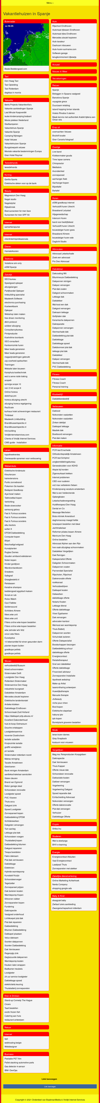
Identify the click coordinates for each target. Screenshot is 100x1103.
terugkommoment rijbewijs (64, 56)
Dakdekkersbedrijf (60, 398)
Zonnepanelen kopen (14, 902)
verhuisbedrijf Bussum (15, 665)
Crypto (55, 824)
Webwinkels (10, 465)
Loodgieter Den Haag (14, 677)
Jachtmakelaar (59, 527)
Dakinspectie (11, 910)
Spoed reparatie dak (61, 793)
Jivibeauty (57, 698)
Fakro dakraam (11, 855)
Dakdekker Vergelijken (62, 551)
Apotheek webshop (61, 679)
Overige (56, 147)
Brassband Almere (61, 233)
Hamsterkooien (12, 251)
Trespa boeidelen (13, 852)
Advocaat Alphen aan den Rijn (66, 543)
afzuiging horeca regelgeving (18, 403)
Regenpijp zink (11, 953)
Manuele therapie (60, 695)
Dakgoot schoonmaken (63, 292)
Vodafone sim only (13, 263)
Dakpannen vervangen (62, 327)
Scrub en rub (10, 595)
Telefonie (9, 258)
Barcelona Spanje (60, 97)
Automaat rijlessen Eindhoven (66, 29)
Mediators (56, 167)
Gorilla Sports (11, 179)
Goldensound (11, 606)
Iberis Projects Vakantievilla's (18, 104)
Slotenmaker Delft (13, 673)
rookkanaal (57, 582)
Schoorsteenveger (13, 879)
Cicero (8, 1004)
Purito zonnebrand (13, 482)
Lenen (7, 450)
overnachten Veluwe (61, 131)
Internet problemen (61, 477)
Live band (56, 151)
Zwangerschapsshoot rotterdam (67, 908)
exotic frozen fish (12, 1011)
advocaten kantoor (60, 621)
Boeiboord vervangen (62, 434)
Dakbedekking (11, 925)
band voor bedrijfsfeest (62, 222)
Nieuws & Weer (59, 71)
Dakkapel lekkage (60, 426)
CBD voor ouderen (61, 481)
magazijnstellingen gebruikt (17, 356)
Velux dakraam (11, 937)
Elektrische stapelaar (62, 710)
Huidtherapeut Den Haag (64, 504)
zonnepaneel (58, 174)
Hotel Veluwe (11, 139)
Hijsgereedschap (60, 214)
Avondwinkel (58, 171)
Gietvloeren (10, 766)
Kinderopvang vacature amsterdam (68, 488)
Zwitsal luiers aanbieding (64, 904)
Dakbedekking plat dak (63, 335)
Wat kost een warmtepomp (64, 625)
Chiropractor (58, 163)
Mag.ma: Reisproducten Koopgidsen (69, 754)
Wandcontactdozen (13, 567)
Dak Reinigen (58, 555)
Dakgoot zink (11, 805)
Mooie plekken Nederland (16, 120)
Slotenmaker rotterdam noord (18, 754)
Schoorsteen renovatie (15, 789)
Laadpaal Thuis (59, 864)
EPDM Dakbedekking (15, 532)
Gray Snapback (59, 738)
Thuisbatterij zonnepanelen (17, 988)
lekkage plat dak (59, 351)
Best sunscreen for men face (18, 210)
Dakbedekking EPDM (15, 817)
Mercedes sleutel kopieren (64, 37)
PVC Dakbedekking (61, 366)
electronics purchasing (15, 302)
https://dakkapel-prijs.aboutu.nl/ (19, 715)
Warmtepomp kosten (14, 960)
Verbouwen (57, 406)
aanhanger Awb (59, 178)
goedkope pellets (12, 649)
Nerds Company (59, 884)
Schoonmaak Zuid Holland (17, 712)
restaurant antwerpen (14, 1019)
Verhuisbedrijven (60, 586)
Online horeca (11, 391)
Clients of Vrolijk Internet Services (20, 438)
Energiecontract (59, 656)
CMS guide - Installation (16, 442)
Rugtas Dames (11, 552)
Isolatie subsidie (12, 739)
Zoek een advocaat (61, 257)
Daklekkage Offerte (61, 816)
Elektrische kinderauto (15, 470)
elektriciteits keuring (14, 984)
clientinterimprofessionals (16, 238)
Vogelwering (58, 785)
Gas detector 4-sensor (15, 1066)
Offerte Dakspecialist (62, 640)
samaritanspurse (12, 226)
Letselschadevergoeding (63, 500)
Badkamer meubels (14, 968)
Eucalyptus (10, 637)
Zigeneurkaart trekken (62, 473)
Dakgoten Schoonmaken (63, 562)
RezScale (9, 407)
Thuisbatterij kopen (13, 840)
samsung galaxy (12, 509)
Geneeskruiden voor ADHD (65, 465)
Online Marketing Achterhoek (65, 880)
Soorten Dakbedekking (15, 945)
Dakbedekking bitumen (15, 844)
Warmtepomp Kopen (14, 894)
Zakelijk (8, 274)
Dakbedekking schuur (62, 648)
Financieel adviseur (61, 671)
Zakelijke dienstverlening (64, 876)
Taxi (6, 76)
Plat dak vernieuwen (14, 859)
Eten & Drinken (12, 995)
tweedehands (11, 167)
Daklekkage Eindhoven (15, 708)
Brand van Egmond (13, 782)
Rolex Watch (10, 598)
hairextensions (11, 478)
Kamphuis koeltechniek (15, 372)
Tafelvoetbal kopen (13, 497)
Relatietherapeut (60, 660)
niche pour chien (60, 702)
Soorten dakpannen (14, 941)
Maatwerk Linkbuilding (15, 419)
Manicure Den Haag (61, 535)
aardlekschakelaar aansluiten (18, 774)
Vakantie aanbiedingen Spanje (19, 108)
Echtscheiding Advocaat (63, 797)
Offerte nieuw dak (60, 769)
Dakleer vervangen (61, 781)
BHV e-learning (59, 844)
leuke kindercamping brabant (18, 116)
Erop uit (56, 127)
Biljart (7, 540)
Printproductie (11, 333)
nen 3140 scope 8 (13, 387)
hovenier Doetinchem (14, 735)
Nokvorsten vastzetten (62, 414)
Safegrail (9, 575)
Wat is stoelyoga (59, 840)
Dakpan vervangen (61, 285)
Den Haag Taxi (11, 80)
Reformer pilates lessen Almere (66, 531)
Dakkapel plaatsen (13, 933)
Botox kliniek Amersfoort (63, 516)
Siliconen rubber (12, 898)
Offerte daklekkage (61, 609)
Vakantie (9, 100)
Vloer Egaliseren (60, 613)
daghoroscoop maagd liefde (65, 520)
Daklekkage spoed (61, 343)
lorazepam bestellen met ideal (66, 523)
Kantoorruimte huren (14, 345)
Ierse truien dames (60, 734)
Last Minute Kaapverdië (15, 112)
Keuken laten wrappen (15, 964)
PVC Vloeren (11, 797)
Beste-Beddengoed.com (16, 68)
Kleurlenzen (10, 474)
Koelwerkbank (11, 306)
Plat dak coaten (59, 288)
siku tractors (10, 524)
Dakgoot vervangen (61, 308)
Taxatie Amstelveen (14, 762)
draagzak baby (59, 900)
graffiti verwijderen (13, 747)
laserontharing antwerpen (64, 687)
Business (9, 1054)
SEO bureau (10, 279)
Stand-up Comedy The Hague (18, 1000)
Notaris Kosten (59, 601)
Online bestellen (59, 539)
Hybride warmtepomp (14, 871)
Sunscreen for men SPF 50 (17, 214)
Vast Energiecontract (61, 860)
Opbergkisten (58, 496)
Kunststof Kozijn (12, 875)
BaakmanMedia (53, 1099)
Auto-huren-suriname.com (64, 49)
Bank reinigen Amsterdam (17, 770)
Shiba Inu (56, 828)
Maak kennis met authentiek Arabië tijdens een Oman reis (73, 118)
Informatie (57, 445)
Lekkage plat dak (12, 832)
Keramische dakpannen (63, 320)
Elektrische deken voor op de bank (20, 183)
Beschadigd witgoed (14, 544)
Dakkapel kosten (60, 590)
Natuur (8, 1027)
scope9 (8, 380)
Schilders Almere (12, 610)
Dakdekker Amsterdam (15, 692)
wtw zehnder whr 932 (14, 630)
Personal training (60, 386)
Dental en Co (58, 508)
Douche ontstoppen (14, 727)
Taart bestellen (11, 1008)
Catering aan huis (13, 1015)
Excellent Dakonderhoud (16, 719)
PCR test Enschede (61, 450)
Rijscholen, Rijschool (62, 574)
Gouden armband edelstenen (18, 556)
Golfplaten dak (59, 316)
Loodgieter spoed (13, 793)
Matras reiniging (12, 758)
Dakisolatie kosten (60, 777)
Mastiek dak (57, 430)
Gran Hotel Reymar (13, 155)
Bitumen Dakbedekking (15, 929)
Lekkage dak (58, 296)
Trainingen (9, 364)
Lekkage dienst (59, 605)
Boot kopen (57, 706)
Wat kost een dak (60, 304)
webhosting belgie (13, 1042)
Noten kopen (10, 560)
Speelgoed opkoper (14, 282)
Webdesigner (11, 1046)
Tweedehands (11, 162)
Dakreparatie (58, 323)
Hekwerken (57, 593)
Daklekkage (57, 339)
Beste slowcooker (13, 505)
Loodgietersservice (13, 731)
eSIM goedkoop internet (63, 202)
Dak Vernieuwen (12, 949)
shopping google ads (62, 888)
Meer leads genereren (15, 349)
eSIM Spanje (11, 267)
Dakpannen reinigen (61, 281)
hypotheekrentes (12, 454)
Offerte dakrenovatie (61, 804)
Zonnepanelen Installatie (63, 675)
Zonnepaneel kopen (14, 813)
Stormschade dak (60, 331)
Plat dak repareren (13, 922)
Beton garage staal (13, 785)
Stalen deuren (11, 778)
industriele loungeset (14, 688)
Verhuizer (56, 812)
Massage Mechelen (61, 512)
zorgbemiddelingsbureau (63, 461)
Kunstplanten (11, 548)
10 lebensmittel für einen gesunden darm (23, 641)
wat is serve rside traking (16, 376)
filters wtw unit (11, 614)
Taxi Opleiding (11, 84)
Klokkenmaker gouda (62, 155)
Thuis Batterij (58, 628)
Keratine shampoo (13, 587)
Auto (54, 21)
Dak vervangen (59, 617)
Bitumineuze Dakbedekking (65, 277)
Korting (8, 174)
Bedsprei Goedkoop (14, 489)
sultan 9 (8, 528)
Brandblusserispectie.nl (15, 422)
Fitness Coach (59, 378)
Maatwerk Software (13, 298)
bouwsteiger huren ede (63, 237)
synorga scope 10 (13, 384)
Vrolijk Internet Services (74, 1099)
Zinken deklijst (59, 422)
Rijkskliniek (10, 206)
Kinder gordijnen (12, 563)
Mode (55, 729)
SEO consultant (12, 341)
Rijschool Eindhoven (61, 25)
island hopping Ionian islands (65, 109)
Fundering (9, 906)
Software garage (60, 53)
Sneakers (9, 571)
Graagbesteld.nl (12, 579)
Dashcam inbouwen (61, 45)
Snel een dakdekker (61, 663)
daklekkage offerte (60, 597)
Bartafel (56, 190)
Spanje (55, 89)
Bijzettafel (56, 186)
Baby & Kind (58, 895)
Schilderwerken (12, 820)
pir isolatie (9, 750)
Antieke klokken (12, 704)
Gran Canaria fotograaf (62, 139)
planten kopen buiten (14, 645)
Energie (56, 852)
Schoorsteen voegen (14, 836)
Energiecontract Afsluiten (64, 856)
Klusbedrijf (57, 394)
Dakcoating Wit (59, 273)
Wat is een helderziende (63, 492)
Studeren (56, 836)
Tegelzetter (10, 883)
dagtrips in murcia (13, 92)
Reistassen (10, 583)
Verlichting (9, 501)
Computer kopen (12, 536)
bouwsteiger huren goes (63, 229)
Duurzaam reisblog (61, 105)
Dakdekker (57, 268)
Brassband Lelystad (61, 210)
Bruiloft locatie (58, 135)
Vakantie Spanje (12, 131)
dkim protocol (11, 321)
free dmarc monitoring (15, 317)
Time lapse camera (61, 159)
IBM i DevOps (11, 1070)
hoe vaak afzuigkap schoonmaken (68, 547)
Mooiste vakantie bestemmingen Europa (23, 151)
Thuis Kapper (58, 766)
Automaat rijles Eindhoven (64, 33)
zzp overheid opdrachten (16, 360)
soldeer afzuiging (12, 325)
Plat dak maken (59, 438)
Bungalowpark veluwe (15, 147)
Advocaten (57, 249)
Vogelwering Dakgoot (62, 789)
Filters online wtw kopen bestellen (20, 622)
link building (10, 430)
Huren (55, 198)
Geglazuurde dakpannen (16, 957)
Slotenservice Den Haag (16, 684)
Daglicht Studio (59, 241)
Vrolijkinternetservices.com (17, 434)
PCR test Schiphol (60, 457)
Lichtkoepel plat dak (14, 918)
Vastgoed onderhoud (14, 914)
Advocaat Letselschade (63, 253)
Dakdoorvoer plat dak (62, 347)
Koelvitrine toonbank (14, 337)
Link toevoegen (49, 1078)
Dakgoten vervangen (14, 824)
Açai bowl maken (12, 493)
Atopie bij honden (60, 469)
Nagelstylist (10, 203)
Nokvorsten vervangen (62, 801)
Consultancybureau (14, 329)
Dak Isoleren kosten (14, 890)
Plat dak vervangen (61, 808)
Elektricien (9, 867)
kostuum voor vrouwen (62, 742)
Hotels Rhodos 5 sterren (63, 113)
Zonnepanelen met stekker (64, 868)
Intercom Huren (59, 218)
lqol (6, 1038)
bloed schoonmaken (14, 669)
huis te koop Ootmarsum (16, 723)
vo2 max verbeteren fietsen (64, 485)
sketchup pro (10, 395)
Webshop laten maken (15, 314)
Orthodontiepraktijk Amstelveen (66, 453)
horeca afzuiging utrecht (16, 399)
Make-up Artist (59, 683)
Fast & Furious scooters (15, 513)
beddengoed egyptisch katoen (18, 591)
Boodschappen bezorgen (64, 644)
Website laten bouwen (15, 368)
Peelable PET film (13, 1058)
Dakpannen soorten (61, 632)
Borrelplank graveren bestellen (66, 722)
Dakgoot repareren (13, 848)
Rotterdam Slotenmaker (15, 680)
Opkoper (8, 310)
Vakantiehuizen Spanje (15, 143)
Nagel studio (10, 199)
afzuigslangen (11, 286)
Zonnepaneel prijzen (14, 887)
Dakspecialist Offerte (62, 558)
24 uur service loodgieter (16, 976)
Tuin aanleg (10, 828)
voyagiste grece (59, 101)
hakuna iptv (57, 714)
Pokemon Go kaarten (14, 486)
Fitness (56, 374)
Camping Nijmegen (13, 135)
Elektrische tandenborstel (16, 700)
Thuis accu (10, 801)
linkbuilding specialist (14, 294)
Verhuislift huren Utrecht (63, 206)
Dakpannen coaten (61, 566)
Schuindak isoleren (61, 636)
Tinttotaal (9, 415)
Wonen (8, 660)
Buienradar (10, 21)
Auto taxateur (58, 41)
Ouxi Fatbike (10, 602)
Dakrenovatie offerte (61, 578)
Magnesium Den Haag (15, 195)
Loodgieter (9, 972)
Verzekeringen (59, 78)
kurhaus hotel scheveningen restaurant (22, 411)
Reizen (55, 85)
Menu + (50, 2)
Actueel (56, 64)
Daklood (56, 410)
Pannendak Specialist (62, 570)
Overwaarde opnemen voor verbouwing (23, 458)
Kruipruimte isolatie (13, 743)
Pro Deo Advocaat (60, 261)
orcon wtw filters (12, 633)
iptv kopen (57, 718)
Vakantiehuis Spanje (14, 127)
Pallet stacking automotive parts (19, 1062)
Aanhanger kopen (60, 182)
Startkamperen (11, 124)
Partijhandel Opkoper (14, 290)
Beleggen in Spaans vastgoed (66, 93)
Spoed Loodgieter (13, 809)
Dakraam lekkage (60, 312)
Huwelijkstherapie (60, 691)
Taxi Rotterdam (11, 88)
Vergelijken (57, 749)
